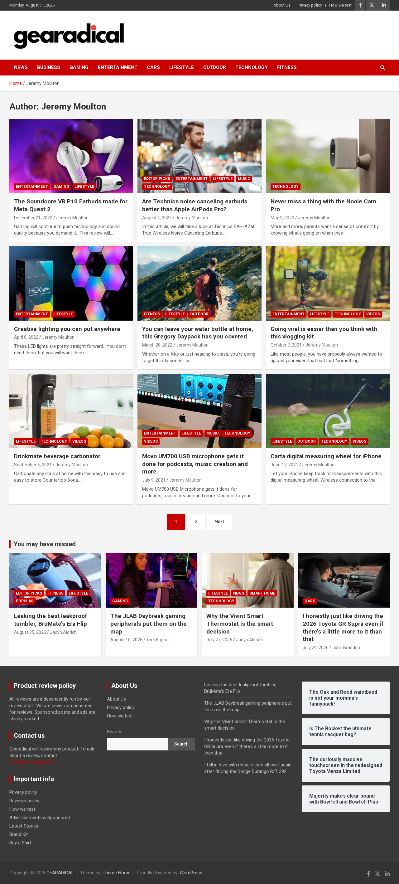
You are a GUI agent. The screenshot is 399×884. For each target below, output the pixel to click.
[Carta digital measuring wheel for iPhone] (327, 410)
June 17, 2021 (284, 464)
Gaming (79, 67)
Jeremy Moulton (72, 217)
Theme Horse (117, 873)
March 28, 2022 (157, 344)
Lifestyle (181, 67)
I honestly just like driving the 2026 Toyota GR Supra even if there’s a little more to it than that (343, 627)
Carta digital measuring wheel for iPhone (326, 456)
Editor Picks (157, 179)
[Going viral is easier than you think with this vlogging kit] (327, 283)
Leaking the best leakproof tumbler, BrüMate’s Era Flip (50, 619)
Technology (251, 67)
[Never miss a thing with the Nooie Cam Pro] (327, 156)
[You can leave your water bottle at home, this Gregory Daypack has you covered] (199, 283)
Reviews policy (24, 801)
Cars (153, 67)
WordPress (191, 873)
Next (219, 521)
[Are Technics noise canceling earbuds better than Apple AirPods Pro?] (199, 156)
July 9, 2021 (154, 480)
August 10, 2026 (126, 639)
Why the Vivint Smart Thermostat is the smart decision (239, 623)
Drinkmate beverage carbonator (57, 456)
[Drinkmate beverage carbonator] (71, 410)
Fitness (287, 67)
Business (48, 67)
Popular (25, 601)
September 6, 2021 (33, 464)
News (21, 67)
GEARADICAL (60, 873)
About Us (282, 5)
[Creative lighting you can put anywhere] (71, 283)
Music (244, 179)
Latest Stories (23, 826)
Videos (373, 314)
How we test (340, 5)
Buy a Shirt (20, 843)
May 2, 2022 (282, 217)
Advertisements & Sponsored (39, 817)
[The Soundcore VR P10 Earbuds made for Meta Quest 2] (71, 156)
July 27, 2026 (219, 639)
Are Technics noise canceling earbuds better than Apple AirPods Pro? (194, 205)
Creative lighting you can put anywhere (67, 329)
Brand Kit (18, 834)
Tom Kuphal (158, 639)
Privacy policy (310, 5)
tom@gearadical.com (31, 762)
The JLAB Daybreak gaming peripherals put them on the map (148, 623)
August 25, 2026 (30, 632)
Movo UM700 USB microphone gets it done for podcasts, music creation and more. (195, 464)
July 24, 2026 (316, 647)
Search (114, 732)
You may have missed (45, 544)
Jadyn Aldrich (63, 632)
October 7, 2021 (286, 344)
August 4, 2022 (157, 217)
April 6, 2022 (26, 337)
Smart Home (262, 593)
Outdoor (214, 67)
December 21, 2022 (33, 217)
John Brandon (346, 647)
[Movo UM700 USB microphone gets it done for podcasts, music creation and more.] (199, 410)
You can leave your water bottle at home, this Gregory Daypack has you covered (197, 332)
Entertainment (117, 67)
